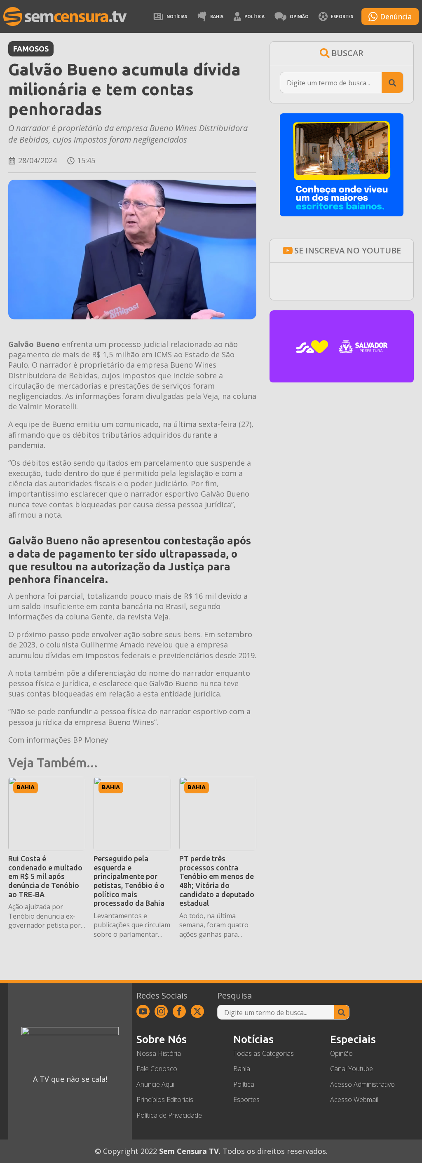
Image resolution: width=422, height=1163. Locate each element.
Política (254, 16)
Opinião (299, 16)
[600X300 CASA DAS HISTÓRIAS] (342, 380)
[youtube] (143, 1011)
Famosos (31, 49)
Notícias (176, 16)
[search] (392, 83)
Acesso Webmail (354, 1099)
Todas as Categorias (263, 1053)
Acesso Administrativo (362, 1084)
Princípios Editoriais (164, 1099)
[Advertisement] (342, 454)
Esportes (342, 16)
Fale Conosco (156, 1068)
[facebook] (179, 1011)
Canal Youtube (351, 1068)
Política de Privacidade (169, 1115)
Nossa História (158, 1053)
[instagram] (161, 1011)
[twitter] (197, 1011)
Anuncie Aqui (155, 1084)
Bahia (216, 16)
